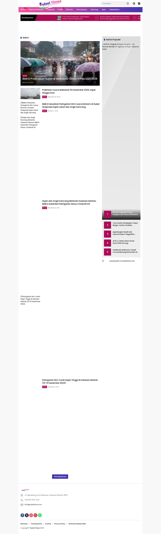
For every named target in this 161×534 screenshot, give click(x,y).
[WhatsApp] (40, 515)
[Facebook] (22, 515)
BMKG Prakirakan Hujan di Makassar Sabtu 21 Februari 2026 (59, 78)
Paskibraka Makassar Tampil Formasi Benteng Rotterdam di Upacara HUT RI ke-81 (125, 251)
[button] (127, 3)
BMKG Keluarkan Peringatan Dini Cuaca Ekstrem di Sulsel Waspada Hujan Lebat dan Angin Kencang (70, 105)
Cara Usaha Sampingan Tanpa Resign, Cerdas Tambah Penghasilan (65, 18)
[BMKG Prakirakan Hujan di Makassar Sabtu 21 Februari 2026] (60, 63)
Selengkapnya (60, 476)
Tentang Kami (36, 524)
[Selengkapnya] (80, 490)
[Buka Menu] (139, 3)
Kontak (48, 524)
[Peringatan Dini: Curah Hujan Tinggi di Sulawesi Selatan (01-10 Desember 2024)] (30, 383)
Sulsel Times (35, 528)
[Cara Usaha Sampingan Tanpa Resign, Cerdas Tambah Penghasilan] (49, 18)
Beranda (24, 524)
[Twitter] (27, 515)
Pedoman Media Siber (77, 524)
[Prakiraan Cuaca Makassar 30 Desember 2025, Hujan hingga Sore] (30, 93)
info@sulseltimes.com (33, 504)
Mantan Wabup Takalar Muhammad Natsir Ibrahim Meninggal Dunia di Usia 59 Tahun (104, 18)
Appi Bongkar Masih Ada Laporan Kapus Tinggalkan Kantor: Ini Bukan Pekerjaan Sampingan (123, 233)
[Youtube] (35, 515)
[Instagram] (31, 515)
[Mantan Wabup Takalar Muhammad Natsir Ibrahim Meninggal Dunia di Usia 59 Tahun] (86, 18)
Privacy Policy (59, 524)
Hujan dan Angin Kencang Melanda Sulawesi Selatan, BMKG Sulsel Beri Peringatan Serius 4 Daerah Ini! (69, 202)
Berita (25, 76)
